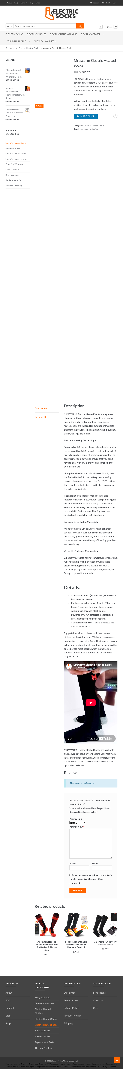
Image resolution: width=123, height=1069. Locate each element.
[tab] (47, 408)
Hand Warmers (12, 169)
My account (94, 3)
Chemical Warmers (45, 41)
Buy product (85, 116)
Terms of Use (71, 1000)
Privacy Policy (71, 1007)
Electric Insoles (36, 34)
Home (11, 48)
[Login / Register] (101, 26)
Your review (76, 826)
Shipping (68, 1023)
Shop (38, 3)
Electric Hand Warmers (63, 34)
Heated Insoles (13, 148)
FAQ (16, 3)
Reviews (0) (40, 416)
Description (41, 408)
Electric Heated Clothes (17, 159)
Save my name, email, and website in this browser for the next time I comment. (90, 879)
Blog (31, 3)
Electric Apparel (90, 34)
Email (95, 863)
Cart (114, 3)
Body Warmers (12, 175)
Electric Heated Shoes (16, 153)
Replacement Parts (15, 180)
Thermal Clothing (14, 185)
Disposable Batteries (88, 129)
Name (73, 863)
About (9, 3)
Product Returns (72, 1015)
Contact (24, 3)
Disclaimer (69, 992)
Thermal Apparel (17, 41)
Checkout (106, 3)
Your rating (76, 818)
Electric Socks (14, 34)
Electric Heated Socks (29, 48)
